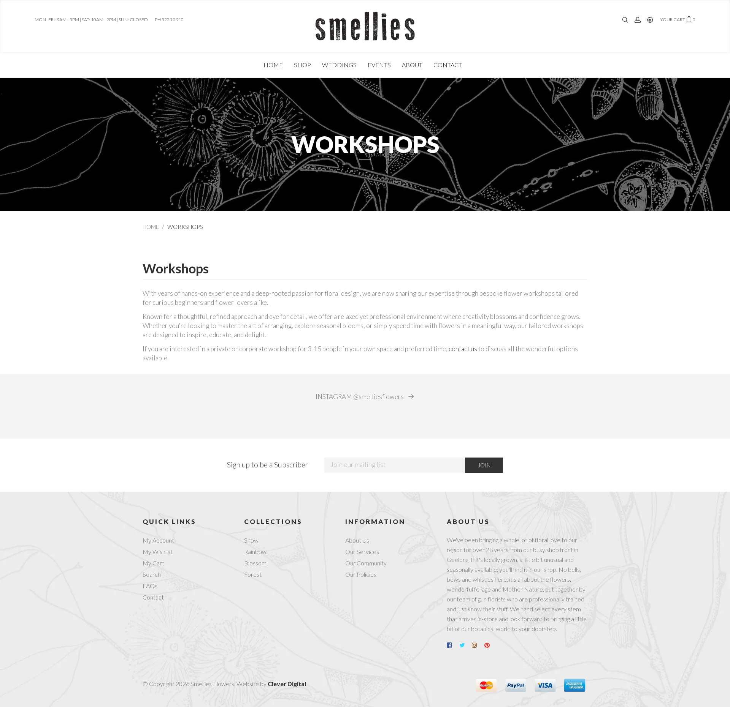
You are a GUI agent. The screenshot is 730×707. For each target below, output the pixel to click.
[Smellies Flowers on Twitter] (465, 645)
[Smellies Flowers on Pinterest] (490, 645)
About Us (357, 540)
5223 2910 (173, 19)
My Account (158, 540)
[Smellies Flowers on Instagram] (477, 645)
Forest (253, 574)
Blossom (255, 563)
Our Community (366, 563)
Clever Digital (287, 683)
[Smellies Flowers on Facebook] (452, 645)
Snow (251, 540)
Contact (153, 597)
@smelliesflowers (360, 397)
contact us (463, 349)
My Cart (153, 563)
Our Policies (360, 574)
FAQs (150, 585)
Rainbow (255, 551)
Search (152, 574)
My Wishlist (158, 551)
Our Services (362, 551)
